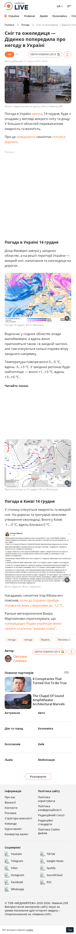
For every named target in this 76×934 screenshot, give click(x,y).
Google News (55, 861)
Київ (41, 744)
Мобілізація (46, 760)
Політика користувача (46, 799)
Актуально (12, 713)
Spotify (51, 868)
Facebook (17, 882)
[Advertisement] (38, 193)
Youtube (16, 854)
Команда (11, 823)
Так (70, 929)
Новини (29, 16)
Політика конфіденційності (50, 808)
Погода (25, 24)
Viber (14, 868)
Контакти (11, 808)
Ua (58, 6)
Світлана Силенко (20, 658)
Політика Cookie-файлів (49, 831)
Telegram (17, 861)
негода (28, 639)
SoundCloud (55, 875)
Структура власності (18, 818)
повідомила (26, 136)
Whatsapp (17, 889)
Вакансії (10, 802)
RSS (49, 882)
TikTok (51, 854)
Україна (13, 16)
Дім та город (14, 728)
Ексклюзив (12, 744)
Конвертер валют (16, 834)
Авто (41, 713)
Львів (9, 760)
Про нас (10, 797)
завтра (37, 113)
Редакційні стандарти (45, 822)
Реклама (10, 813)
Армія (44, 16)
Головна (9, 24)
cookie (29, 929)
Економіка (59, 16)
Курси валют (13, 829)
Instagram (17, 875)
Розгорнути (38, 776)
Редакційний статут (51, 815)
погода (12, 639)
